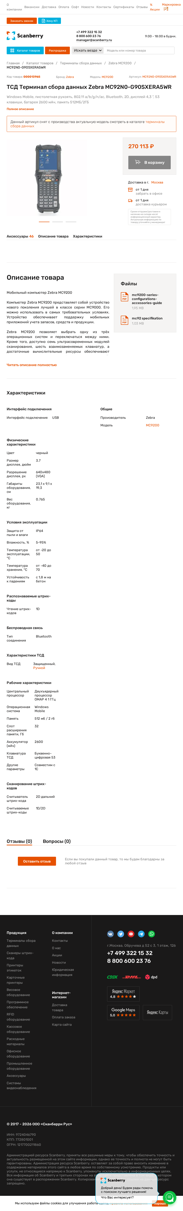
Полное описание (20, 109)
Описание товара (53, 236)
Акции (57, 955)
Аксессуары (20, 236)
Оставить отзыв (37, 861)
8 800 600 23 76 (88, 36)
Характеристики (87, 236)
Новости (87, 7)
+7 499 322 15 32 (89, 32)
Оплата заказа (63, 1017)
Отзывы (142, 7)
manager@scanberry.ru (94, 40)
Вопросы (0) (57, 841)
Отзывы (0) (19, 841)
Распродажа (57, 50)
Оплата (63, 7)
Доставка (49, 7)
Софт (75, 7)
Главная (13, 63)
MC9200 (107, 77)
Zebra (70, 77)
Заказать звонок (21, 21)
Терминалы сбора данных (81, 63)
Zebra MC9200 (120, 63)
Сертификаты (123, 7)
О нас (56, 948)
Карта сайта (62, 1025)
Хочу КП (51, 21)
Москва (157, 182)
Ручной (39, 668)
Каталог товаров (39, 63)
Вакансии (32, 7)
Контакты (103, 7)
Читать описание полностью (32, 365)
